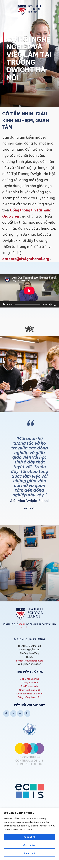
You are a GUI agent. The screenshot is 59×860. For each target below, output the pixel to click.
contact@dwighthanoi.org (29, 660)
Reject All (29, 853)
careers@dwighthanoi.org (25, 259)
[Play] (3, 304)
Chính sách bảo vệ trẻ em (29, 693)
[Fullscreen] (55, 304)
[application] (29, 291)
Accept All (29, 837)
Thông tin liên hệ (29, 682)
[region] (29, 834)
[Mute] (50, 304)
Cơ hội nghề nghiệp (29, 679)
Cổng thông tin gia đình (29, 697)
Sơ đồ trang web (29, 686)
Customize (29, 845)
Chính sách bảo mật (29, 690)
